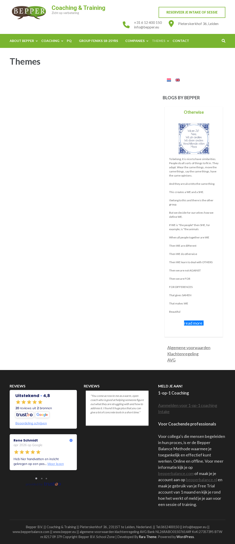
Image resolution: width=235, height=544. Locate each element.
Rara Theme (148, 537)
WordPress (185, 537)
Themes (158, 41)
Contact (181, 41)
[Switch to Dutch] (169, 80)
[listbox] (194, 221)
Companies (135, 41)
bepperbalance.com (176, 473)
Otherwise (194, 112)
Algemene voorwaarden (188, 347)
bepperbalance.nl (201, 479)
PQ (69, 41)
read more (193, 323)
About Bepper (22, 41)
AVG (171, 359)
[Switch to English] (177, 80)
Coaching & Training (78, 7)
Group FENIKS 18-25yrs (98, 41)
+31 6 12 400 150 (148, 22)
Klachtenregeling (183, 353)
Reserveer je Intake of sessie (192, 12)
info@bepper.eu (146, 27)
